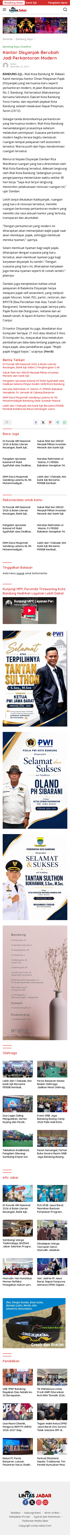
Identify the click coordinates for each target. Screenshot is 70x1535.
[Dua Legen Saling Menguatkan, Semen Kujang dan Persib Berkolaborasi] (18, 1103)
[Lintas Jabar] (17, 9)
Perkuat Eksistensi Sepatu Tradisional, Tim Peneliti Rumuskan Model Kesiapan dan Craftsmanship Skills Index (52, 1462)
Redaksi (15, 1512)
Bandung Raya (11, 46)
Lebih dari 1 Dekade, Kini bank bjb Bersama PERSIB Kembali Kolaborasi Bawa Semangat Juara (33, 407)
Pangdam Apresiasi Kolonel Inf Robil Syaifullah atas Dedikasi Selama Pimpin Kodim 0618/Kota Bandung (33, 382)
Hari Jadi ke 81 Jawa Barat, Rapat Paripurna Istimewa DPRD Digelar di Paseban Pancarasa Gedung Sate (52, 1282)
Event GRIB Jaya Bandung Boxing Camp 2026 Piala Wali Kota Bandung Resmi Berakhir (52, 1119)
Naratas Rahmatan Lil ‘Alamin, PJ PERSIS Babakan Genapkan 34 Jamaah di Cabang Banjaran (33, 390)
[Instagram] (39, 1503)
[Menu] (5, 9)
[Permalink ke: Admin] (5, 65)
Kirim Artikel (52, 1512)
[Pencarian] (65, 10)
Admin (13, 64)
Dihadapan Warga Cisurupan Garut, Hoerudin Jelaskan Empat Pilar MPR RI (48, 1247)
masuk (20, 573)
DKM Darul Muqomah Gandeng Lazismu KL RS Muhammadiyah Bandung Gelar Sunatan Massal (31, 399)
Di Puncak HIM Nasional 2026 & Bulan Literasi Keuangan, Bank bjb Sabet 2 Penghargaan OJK (31, 366)
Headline (25, 46)
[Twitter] (32, 1503)
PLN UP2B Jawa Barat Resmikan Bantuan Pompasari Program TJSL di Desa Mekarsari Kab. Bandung (51, 1208)
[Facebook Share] (36, 422)
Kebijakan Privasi (19, 1516)
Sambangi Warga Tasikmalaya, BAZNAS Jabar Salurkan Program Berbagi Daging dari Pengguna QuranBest (18, 1243)
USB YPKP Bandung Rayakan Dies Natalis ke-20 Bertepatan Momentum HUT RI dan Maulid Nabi (18, 1392)
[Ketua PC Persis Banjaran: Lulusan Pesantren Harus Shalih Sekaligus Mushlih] (18, 1446)
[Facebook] (25, 1503)
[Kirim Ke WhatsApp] (64, 422)
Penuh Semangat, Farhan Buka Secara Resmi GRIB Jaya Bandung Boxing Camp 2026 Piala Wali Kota (52, 1153)
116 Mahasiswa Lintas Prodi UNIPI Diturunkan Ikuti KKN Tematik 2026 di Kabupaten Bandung (51, 1392)
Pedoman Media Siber (35, 1520)
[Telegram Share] (57, 422)
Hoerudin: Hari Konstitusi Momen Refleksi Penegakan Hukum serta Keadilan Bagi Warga (17, 1282)
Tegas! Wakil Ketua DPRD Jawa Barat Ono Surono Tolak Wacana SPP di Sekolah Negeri (52, 1427)
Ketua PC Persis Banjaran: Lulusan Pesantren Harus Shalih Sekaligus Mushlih (16, 1462)
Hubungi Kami (32, 1512)
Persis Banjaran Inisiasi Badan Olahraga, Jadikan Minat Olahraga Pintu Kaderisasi (51, 1084)
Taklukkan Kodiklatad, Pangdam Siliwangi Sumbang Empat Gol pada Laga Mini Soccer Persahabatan (16, 1153)
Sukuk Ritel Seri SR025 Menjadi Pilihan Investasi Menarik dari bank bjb (31, 374)
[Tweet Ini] (43, 422)
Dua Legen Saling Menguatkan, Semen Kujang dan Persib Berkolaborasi (15, 1119)
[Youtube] (45, 1503)
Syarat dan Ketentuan (47, 1516)
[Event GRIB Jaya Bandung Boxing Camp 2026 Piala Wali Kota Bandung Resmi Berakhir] (52, 1103)
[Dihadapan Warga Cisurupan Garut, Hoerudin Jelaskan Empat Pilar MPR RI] (52, 1230)
